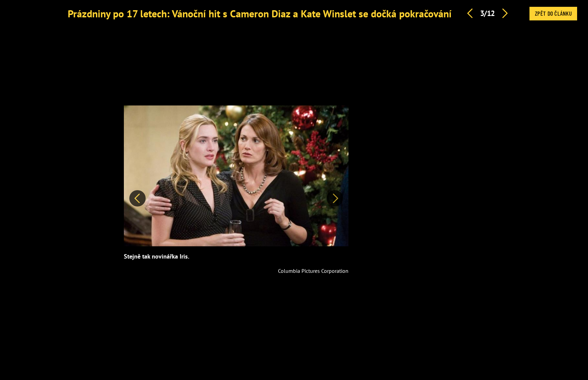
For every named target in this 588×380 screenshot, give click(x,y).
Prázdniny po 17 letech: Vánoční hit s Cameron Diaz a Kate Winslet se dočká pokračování (260, 13)
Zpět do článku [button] (553, 13)
